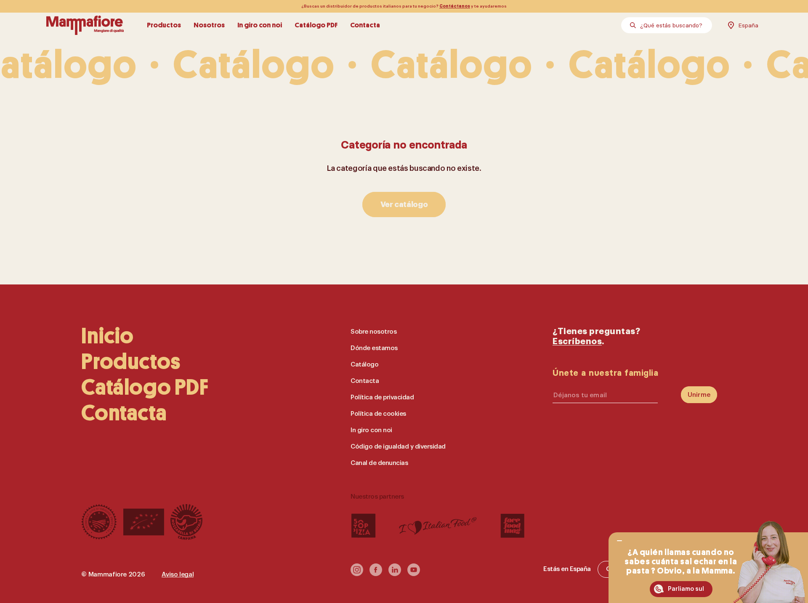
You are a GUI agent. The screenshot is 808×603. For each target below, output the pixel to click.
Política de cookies (378, 414)
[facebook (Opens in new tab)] (375, 573)
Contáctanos (454, 6)
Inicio (107, 336)
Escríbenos (577, 341)
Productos (164, 25)
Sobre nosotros (373, 332)
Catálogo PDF (316, 25)
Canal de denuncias (379, 463)
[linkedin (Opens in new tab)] (394, 573)
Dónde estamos (374, 348)
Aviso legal (178, 574)
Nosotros (209, 25)
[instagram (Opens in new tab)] (357, 573)
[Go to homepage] (85, 25)
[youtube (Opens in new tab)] (413, 573)
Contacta (365, 25)
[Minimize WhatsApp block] (619, 540)
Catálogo (364, 364)
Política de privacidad (382, 397)
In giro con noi (259, 25)
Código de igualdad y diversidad (398, 447)
